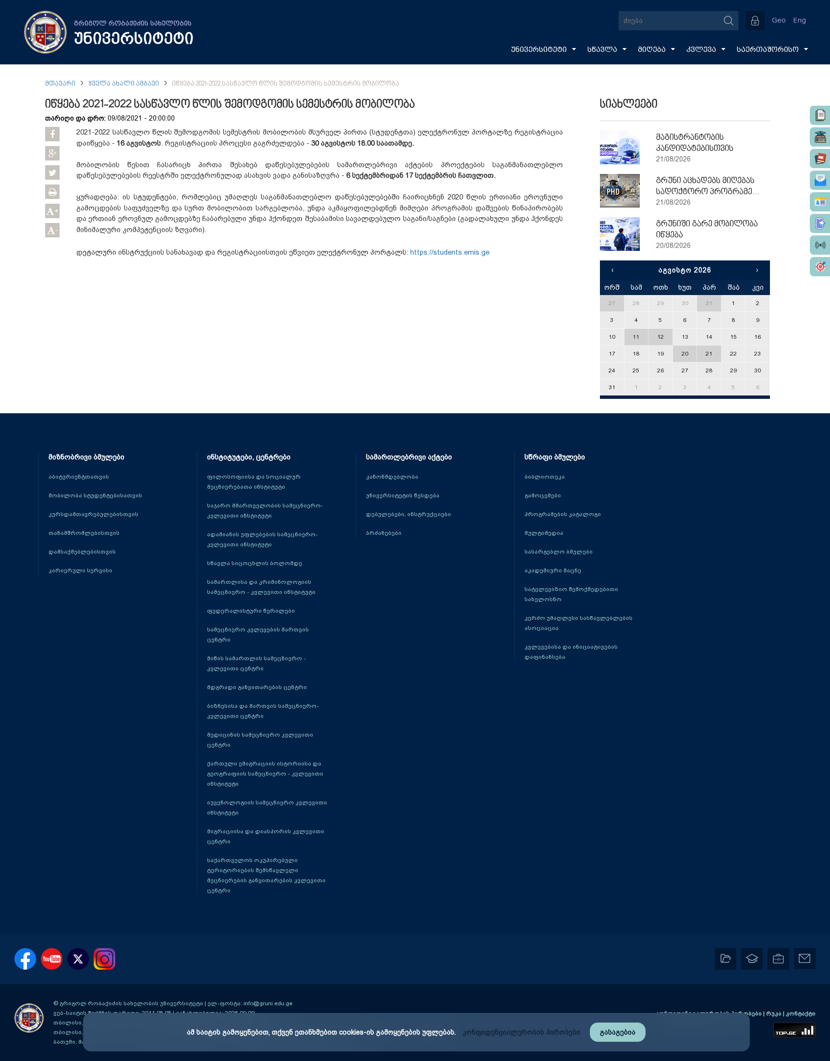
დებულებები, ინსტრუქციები (408, 514)
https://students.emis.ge (449, 252)
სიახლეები (629, 104)
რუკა (774, 1013)
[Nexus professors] (820, 158)
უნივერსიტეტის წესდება (402, 495)
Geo (779, 20)
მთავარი (60, 84)
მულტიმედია (544, 533)
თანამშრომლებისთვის (84, 533)
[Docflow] (820, 115)
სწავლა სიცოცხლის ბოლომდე (254, 563)
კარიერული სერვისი (80, 570)
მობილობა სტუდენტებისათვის (95, 495)
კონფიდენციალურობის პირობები (521, 1032)
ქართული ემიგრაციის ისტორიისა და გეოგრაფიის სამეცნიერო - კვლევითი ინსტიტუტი (265, 773)
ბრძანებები (384, 533)
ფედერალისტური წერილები (251, 610)
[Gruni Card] (820, 201)
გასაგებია (617, 1032)
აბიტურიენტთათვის (79, 476)
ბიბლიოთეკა (545, 476)
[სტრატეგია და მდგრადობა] (820, 266)
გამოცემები (543, 495)
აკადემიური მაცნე (553, 570)
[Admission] (820, 223)
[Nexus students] (820, 137)
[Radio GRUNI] (820, 245)
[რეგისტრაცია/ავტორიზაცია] (755, 20)
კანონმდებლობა (392, 476)
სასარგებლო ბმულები (559, 551)
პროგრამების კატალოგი (563, 514)
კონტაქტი (801, 1013)
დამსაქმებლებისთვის (82, 551)
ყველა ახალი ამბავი (123, 84)
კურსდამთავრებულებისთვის (93, 514)
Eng (799, 20)
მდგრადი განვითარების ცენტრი (257, 687)
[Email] (820, 180)
